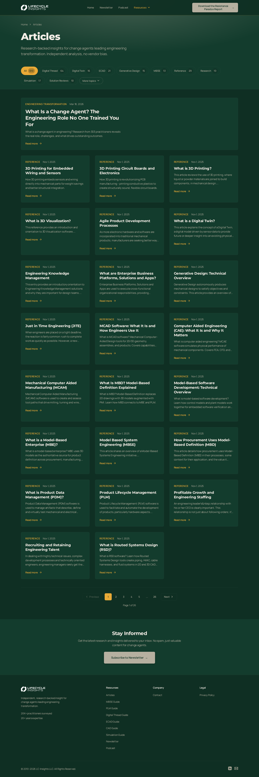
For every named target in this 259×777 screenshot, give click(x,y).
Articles (110, 695)
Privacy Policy (207, 695)
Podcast (123, 7)
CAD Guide (112, 728)
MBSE (159, 70)
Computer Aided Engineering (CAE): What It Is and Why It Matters (200, 330)
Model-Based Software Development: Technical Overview (195, 387)
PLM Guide (112, 708)
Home (90, 7)
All (28, 70)
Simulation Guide (115, 734)
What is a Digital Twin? (194, 221)
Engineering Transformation (46, 104)
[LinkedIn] (230, 769)
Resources (142, 7)
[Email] (236, 769)
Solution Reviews (62, 80)
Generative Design (132, 70)
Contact (157, 695)
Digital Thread (52, 70)
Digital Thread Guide (117, 715)
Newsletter (106, 7)
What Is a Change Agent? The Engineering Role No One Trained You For (72, 118)
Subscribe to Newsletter (129, 658)
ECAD (104, 70)
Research (208, 70)
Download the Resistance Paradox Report (216, 7)
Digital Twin (81, 70)
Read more (33, 143)
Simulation (32, 80)
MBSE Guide (112, 701)
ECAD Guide (112, 721)
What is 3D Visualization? (48, 221)
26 (154, 596)
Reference (183, 70)
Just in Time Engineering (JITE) (53, 326)
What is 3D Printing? (193, 168)
